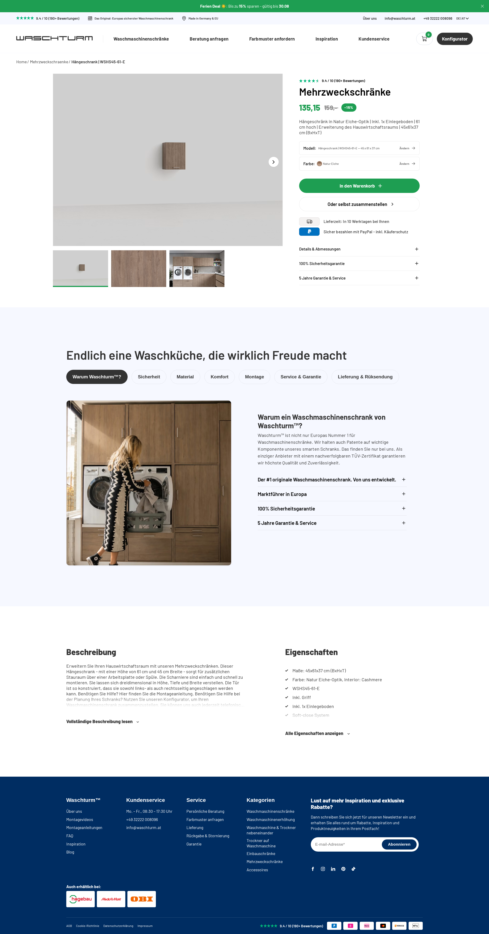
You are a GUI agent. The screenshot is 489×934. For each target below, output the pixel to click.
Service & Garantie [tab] (301, 376)
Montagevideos (79, 819)
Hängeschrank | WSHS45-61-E (98, 61)
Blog (70, 851)
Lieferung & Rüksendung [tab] (365, 376)
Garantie (194, 843)
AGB (69, 925)
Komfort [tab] (219, 376)
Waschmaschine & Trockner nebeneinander (271, 830)
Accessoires (257, 869)
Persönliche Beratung (205, 811)
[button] (359, 148)
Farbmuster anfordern (272, 38)
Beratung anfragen (209, 38)
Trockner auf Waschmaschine (261, 843)
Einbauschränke (261, 853)
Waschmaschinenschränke (141, 38)
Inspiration (327, 38)
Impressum (145, 925)
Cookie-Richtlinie (87, 925)
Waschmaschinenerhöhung (271, 819)
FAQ (69, 835)
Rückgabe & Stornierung (207, 835)
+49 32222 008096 (142, 819)
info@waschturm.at (400, 18)
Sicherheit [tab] (149, 376)
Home (21, 61)
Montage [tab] (254, 376)
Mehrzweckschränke (265, 861)
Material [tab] (185, 376)
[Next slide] (274, 162)
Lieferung (194, 827)
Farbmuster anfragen (205, 819)
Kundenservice (374, 38)
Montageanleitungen (84, 827)
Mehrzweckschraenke (49, 61)
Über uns (370, 18)
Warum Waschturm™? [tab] (97, 376)
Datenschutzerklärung (118, 925)
